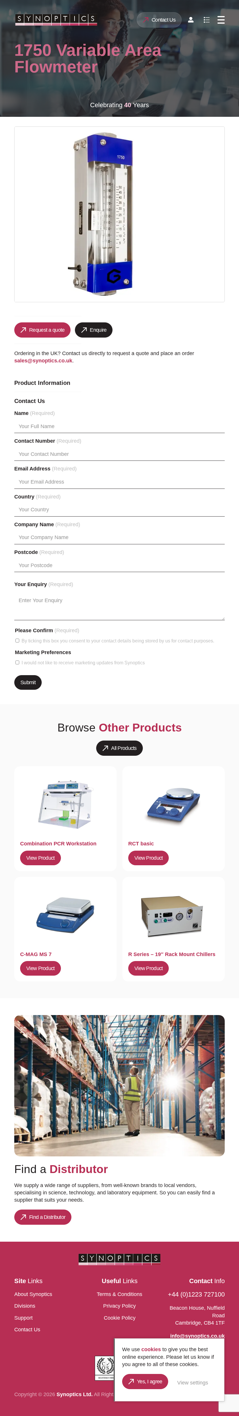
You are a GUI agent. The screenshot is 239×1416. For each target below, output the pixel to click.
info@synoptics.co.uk (197, 1336)
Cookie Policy (120, 1318)
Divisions (24, 1306)
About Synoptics (33, 1294)
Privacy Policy (119, 1306)
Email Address (45, 469)
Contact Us (163, 20)
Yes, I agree (149, 1381)
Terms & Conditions (119, 1294)
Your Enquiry (43, 584)
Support (23, 1318)
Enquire (98, 330)
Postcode (39, 552)
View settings (192, 1383)
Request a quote (46, 330)
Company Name (47, 524)
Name (34, 413)
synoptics (56, 20)
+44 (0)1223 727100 (196, 1294)
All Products (123, 748)
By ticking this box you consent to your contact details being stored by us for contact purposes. (118, 640)
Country (37, 497)
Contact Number (47, 441)
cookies (151, 1349)
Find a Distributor (47, 1217)
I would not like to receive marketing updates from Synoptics (83, 662)
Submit (28, 682)
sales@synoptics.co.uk (43, 361)
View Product (40, 858)
